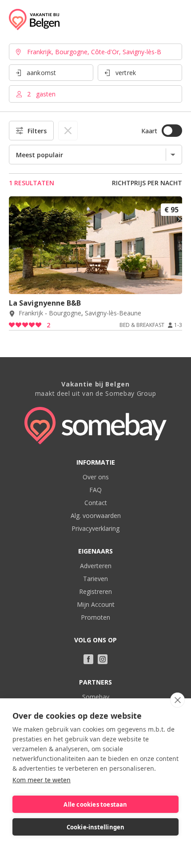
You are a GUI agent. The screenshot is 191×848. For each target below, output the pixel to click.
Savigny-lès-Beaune (113, 313)
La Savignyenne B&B (45, 303)
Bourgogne (65, 313)
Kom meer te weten (41, 780)
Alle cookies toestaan (95, 804)
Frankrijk (31, 313)
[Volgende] (172, 282)
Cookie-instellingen (96, 827)
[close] (177, 700)
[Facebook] (88, 659)
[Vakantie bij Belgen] (34, 19)
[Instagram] (102, 659)
